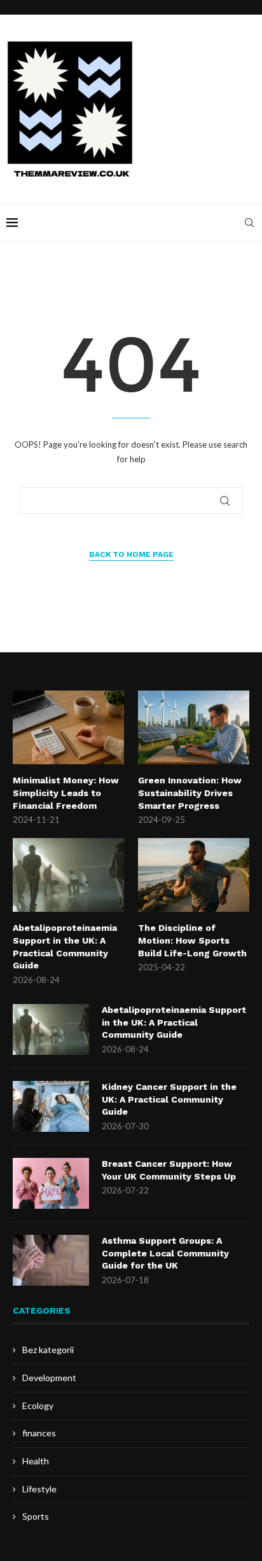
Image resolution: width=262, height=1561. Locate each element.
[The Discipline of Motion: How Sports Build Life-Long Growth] (193, 875)
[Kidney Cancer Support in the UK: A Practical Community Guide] (51, 1106)
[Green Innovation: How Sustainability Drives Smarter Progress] (193, 728)
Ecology (37, 1405)
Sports (35, 1516)
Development (49, 1377)
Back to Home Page (131, 554)
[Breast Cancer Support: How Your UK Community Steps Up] (51, 1183)
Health (35, 1460)
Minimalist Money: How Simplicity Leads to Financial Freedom (66, 792)
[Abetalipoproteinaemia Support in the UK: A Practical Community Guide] (68, 875)
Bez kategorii (48, 1349)
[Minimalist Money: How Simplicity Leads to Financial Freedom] (68, 728)
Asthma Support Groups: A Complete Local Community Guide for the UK (165, 1252)
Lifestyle (39, 1488)
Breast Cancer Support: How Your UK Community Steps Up (169, 1170)
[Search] (249, 222)
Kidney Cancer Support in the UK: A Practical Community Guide (169, 1099)
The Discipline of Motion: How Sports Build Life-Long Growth (192, 940)
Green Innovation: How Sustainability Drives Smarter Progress (190, 792)
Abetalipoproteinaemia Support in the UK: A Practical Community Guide (65, 946)
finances (39, 1432)
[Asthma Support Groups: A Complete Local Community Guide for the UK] (51, 1260)
